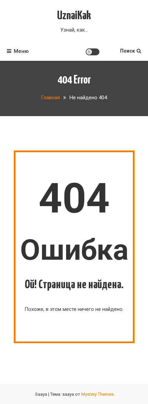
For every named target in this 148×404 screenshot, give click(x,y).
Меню (21, 51)
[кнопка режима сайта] (92, 51)
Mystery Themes (97, 394)
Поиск (127, 51)
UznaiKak (74, 16)
